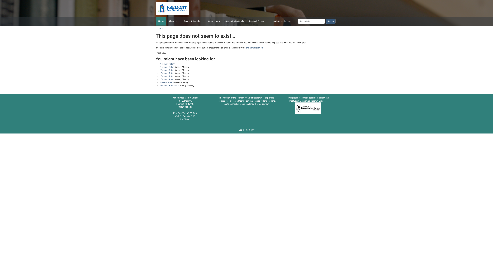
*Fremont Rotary (167, 64)
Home (161, 21)
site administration (254, 48)
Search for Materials (234, 21)
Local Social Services (281, 21)
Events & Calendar (192, 21)
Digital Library (213, 21)
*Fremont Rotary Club (169, 85)
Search (331, 21)
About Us (173, 21)
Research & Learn (257, 21)
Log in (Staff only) (247, 130)
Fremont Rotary (167, 82)
